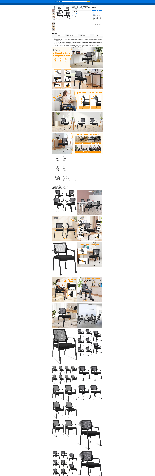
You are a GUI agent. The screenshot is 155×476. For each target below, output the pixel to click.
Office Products (55, 5)
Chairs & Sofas (65, 5)
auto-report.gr (79, 15)
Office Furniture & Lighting (61, 5)
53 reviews (77, 9)
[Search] (88, 1)
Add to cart (97, 10)
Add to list (94, 24)
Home (53, 5)
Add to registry (99, 24)
